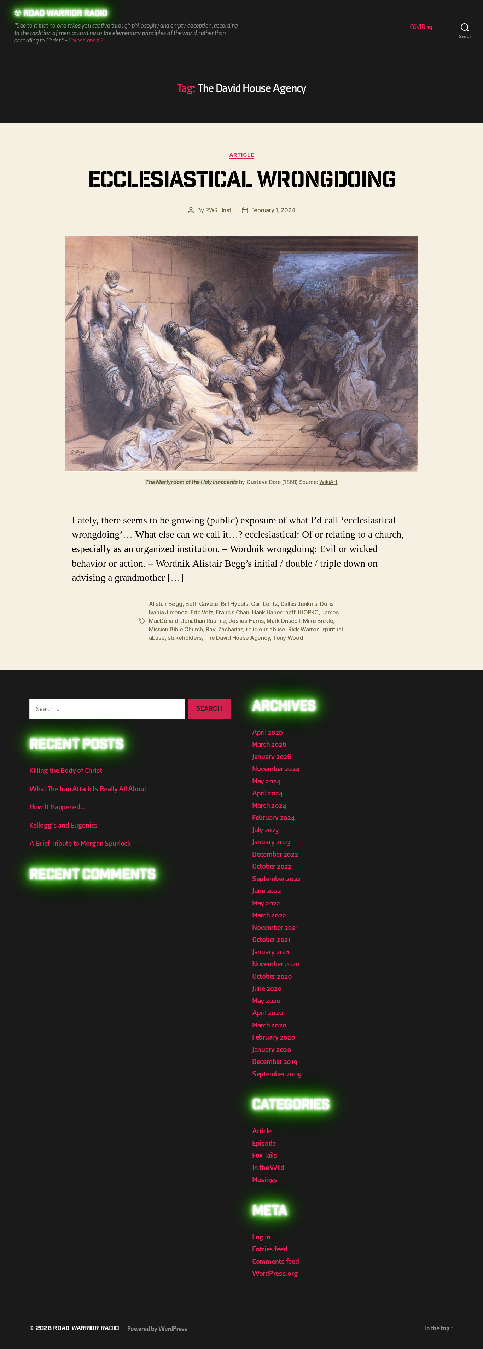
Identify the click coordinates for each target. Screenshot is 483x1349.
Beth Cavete (201, 603)
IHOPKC (308, 612)
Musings (265, 1179)
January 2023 (271, 842)
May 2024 (266, 781)
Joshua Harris (246, 620)
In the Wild (268, 1167)
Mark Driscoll (283, 620)
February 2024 (273, 817)
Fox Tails (264, 1155)
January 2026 (271, 756)
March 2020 (269, 1025)
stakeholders (185, 637)
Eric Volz (202, 612)
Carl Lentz (264, 603)
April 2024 (267, 793)
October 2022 (271, 866)
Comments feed (275, 1261)
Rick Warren (303, 629)
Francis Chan (232, 612)
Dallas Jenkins (299, 603)
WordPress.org (275, 1273)
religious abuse (265, 629)
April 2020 (267, 1012)
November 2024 (275, 768)
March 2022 (269, 915)
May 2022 (266, 903)
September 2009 (277, 1074)
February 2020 (273, 1037)
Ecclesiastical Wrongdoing (242, 182)
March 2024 (269, 805)
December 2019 (274, 1061)
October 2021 (271, 939)
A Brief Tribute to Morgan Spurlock (80, 843)
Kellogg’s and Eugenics (63, 825)
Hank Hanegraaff (273, 612)
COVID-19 (421, 27)
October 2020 (272, 976)
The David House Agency (237, 637)
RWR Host (218, 210)
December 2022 (275, 854)
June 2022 (266, 890)
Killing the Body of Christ (65, 770)
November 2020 (276, 964)
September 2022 (276, 878)
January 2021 (271, 952)
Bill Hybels (234, 603)
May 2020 (266, 1000)
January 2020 (271, 1049)
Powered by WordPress (157, 1329)
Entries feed (269, 1249)
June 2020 (267, 988)
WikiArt (328, 482)
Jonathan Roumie (203, 620)
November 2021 (275, 927)
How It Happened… (57, 807)
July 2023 (265, 830)
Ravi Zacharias (224, 629)
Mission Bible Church (176, 629)
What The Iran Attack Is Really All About (87, 788)
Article (241, 155)
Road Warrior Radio (65, 14)
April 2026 (267, 732)
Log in (261, 1237)
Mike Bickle (318, 620)
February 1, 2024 (273, 210)
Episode (264, 1143)
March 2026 (269, 744)
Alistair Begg (165, 603)
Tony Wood (288, 637)
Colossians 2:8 (86, 40)
